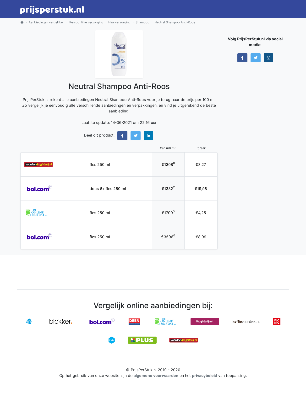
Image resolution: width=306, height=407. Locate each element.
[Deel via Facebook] (122, 135)
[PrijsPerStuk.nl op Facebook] (242, 57)
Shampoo (142, 22)
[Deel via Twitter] (136, 135)
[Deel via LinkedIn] (148, 135)
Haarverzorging (119, 22)
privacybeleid (204, 375)
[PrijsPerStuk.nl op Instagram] (268, 57)
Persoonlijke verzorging (86, 22)
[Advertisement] (255, 139)
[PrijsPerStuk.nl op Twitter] (256, 57)
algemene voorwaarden (156, 375)
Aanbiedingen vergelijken (46, 22)
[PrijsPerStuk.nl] (22, 22)
